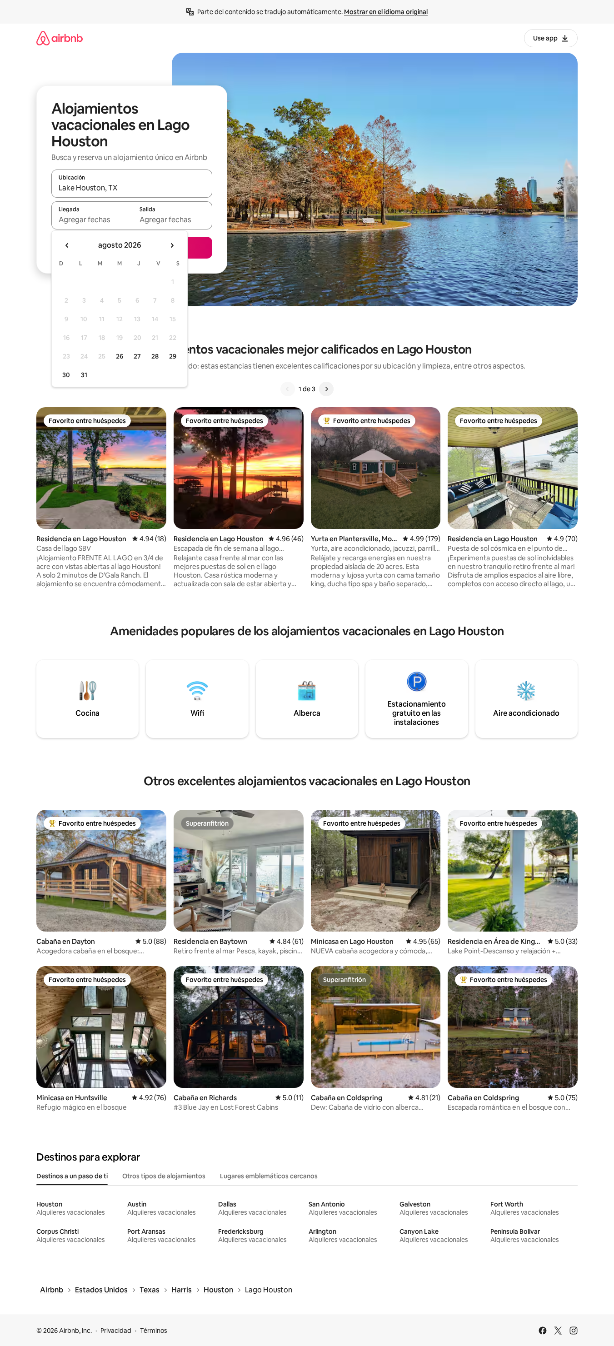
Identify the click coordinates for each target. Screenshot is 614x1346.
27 (137, 356)
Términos (153, 1330)
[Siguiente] (326, 389)
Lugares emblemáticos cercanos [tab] (269, 1176)
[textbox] (92, 219)
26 (119, 356)
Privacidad (115, 1330)
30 (66, 375)
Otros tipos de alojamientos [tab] (163, 1176)
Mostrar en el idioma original (386, 12)
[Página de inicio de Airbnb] (59, 38)
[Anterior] (287, 389)
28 (155, 356)
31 (84, 375)
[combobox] (132, 187)
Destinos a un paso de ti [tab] (72, 1176)
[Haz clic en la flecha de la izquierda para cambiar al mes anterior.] (67, 245)
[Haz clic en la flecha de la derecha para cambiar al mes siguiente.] (172, 245)
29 (172, 356)
